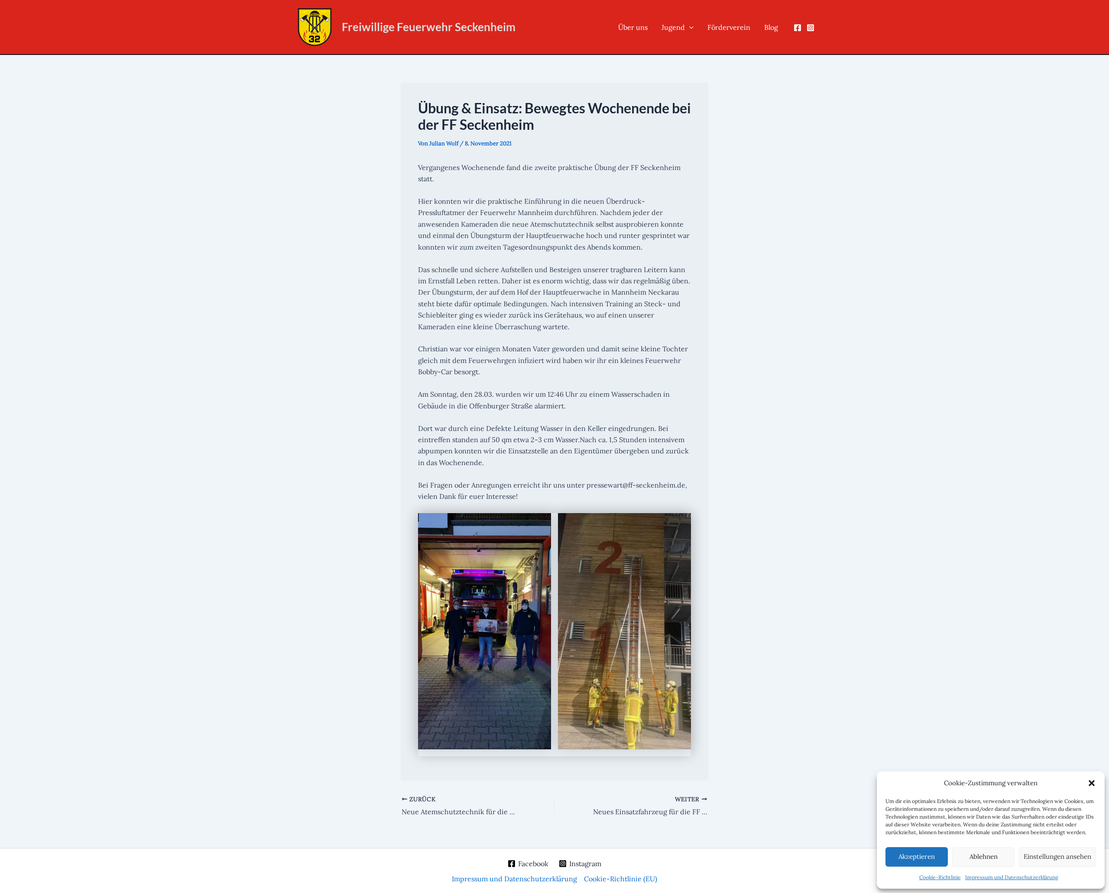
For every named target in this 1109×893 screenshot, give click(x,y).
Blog (771, 27)
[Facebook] (797, 28)
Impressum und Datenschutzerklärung (1011, 877)
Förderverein (728, 27)
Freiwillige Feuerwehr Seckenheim (429, 27)
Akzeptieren (916, 856)
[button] (1091, 783)
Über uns (633, 27)
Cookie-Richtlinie (940, 877)
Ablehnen (984, 856)
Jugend (673, 27)
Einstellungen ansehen (1057, 856)
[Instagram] (810, 28)
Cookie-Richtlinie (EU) (620, 878)
